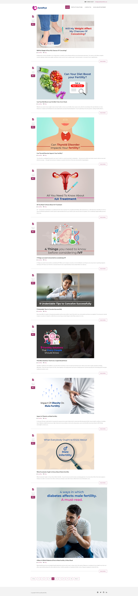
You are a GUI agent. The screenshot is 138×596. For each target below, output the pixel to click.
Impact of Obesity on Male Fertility (47, 416)
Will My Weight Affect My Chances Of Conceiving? (52, 50)
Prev (34, 578)
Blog (46, 52)
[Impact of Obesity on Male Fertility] (33, 380)
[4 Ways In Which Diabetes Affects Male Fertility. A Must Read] (33, 489)
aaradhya (40, 52)
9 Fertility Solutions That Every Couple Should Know (52, 360)
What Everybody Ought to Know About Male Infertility (53, 472)
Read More (102, 61)
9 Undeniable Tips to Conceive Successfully (49, 309)
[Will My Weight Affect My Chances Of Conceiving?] (33, 16)
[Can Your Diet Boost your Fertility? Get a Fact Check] (33, 68)
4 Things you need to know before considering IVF (51, 258)
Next (76, 578)
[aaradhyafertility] (39, 8)
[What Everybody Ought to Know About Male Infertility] (33, 435)
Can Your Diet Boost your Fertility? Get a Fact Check (52, 102)
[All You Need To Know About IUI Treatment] (33, 171)
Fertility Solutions (76, 7)
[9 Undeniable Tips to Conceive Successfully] (33, 275)
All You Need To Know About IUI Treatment (49, 204)
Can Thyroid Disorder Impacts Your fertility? (50, 153)
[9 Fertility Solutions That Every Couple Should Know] (33, 327)
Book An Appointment (99, 7)
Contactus (88, 7)
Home (67, 7)
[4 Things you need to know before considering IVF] (33, 224)
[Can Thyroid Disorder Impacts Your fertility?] (33, 119)
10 (71, 578)
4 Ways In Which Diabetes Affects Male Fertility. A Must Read (55, 560)
